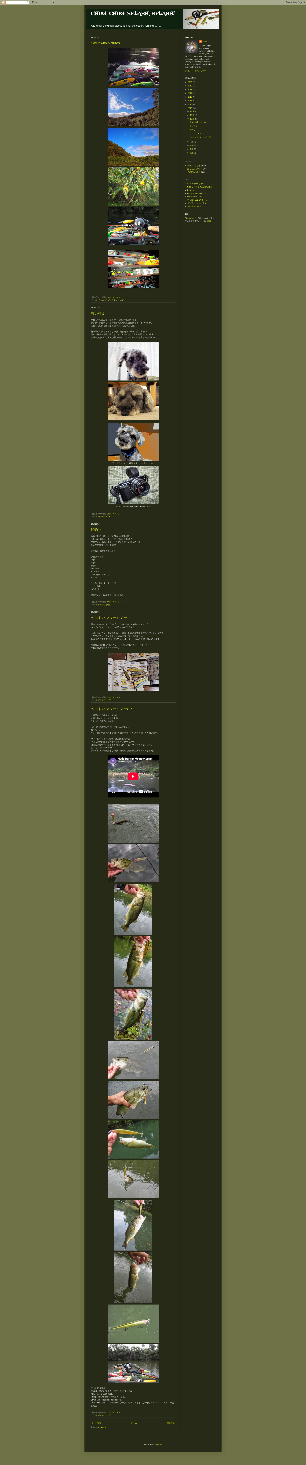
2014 (190, 104)
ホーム (134, 1423)
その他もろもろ (104, 300)
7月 (191, 149)
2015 (190, 101)
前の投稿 (171, 1423)
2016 (190, 97)
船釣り (96, 530)
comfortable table (194, 197)
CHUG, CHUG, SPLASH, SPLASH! (133, 13)
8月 (191, 145)
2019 (190, 86)
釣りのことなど (118, 300)
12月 (192, 111)
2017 (190, 93)
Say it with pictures (105, 43)
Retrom (190, 190)
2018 (190, 90)
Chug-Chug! (190, 218)
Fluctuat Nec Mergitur (196, 193)
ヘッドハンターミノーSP (111, 709)
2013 (190, 108)
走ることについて (195, 169)
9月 (191, 142)
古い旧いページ (194, 206)
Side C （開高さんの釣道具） (200, 187)
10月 (192, 119)
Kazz (205, 41)
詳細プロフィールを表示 (195, 71)
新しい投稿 (96, 1423)
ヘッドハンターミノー (109, 618)
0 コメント (117, 297)
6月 (191, 153)
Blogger (158, 1444)
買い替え (98, 313)
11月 (192, 115)
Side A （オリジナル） (197, 184)
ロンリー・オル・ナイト (197, 203)
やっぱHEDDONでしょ (197, 200)
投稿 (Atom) (101, 1427)
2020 (190, 82)
